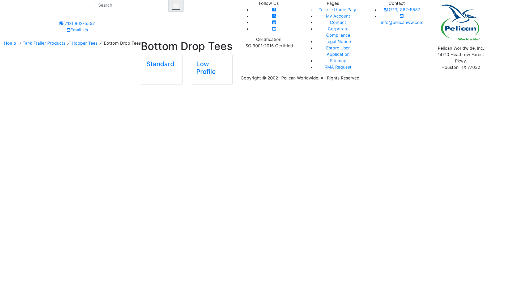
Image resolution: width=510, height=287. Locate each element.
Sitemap (338, 60)
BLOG (426, 10)
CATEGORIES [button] (375, 10)
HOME (351, 10)
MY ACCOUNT (447, 10)
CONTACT (406, 10)
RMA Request (338, 67)
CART (494, 7)
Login (475, 7)
